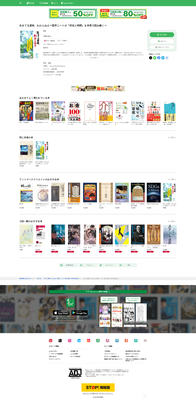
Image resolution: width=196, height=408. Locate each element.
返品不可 (45, 47)
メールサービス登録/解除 (56, 354)
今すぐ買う (163, 35)
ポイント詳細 (61, 40)
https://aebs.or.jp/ (91, 376)
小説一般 (54, 69)
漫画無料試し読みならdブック (26, 278)
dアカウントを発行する (90, 393)
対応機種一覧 (74, 351)
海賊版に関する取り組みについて (113, 359)
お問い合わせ (52, 356)
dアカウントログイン (55, 359)
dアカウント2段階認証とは (111, 356)
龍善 (44, 31)
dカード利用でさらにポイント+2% (52, 44)
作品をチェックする (163, 47)
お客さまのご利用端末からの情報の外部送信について (136, 359)
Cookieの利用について (132, 356)
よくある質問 (74, 354)
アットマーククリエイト (57, 66)
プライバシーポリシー (110, 354)
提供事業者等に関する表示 (133, 351)
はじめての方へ (53, 351)
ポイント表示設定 (75, 356)
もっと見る (171, 137)
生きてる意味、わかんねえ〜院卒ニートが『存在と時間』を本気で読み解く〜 (62, 278)
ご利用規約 (107, 351)
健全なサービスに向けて (132, 354)
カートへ (163, 41)
